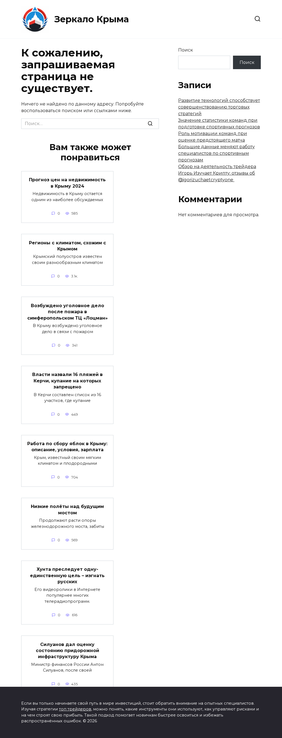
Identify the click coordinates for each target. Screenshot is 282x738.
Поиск (185, 50)
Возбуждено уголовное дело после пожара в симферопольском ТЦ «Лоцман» (67, 311)
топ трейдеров (75, 709)
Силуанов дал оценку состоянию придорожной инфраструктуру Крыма (67, 650)
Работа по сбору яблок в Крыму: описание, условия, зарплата (67, 446)
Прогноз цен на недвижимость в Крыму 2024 (67, 182)
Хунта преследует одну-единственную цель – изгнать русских (67, 575)
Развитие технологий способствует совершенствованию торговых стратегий (219, 107)
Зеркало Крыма (92, 19)
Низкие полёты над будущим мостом (67, 509)
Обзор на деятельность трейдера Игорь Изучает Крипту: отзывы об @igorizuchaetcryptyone (217, 173)
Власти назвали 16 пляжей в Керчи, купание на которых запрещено (67, 381)
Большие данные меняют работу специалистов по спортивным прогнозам (216, 153)
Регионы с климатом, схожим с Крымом (67, 245)
